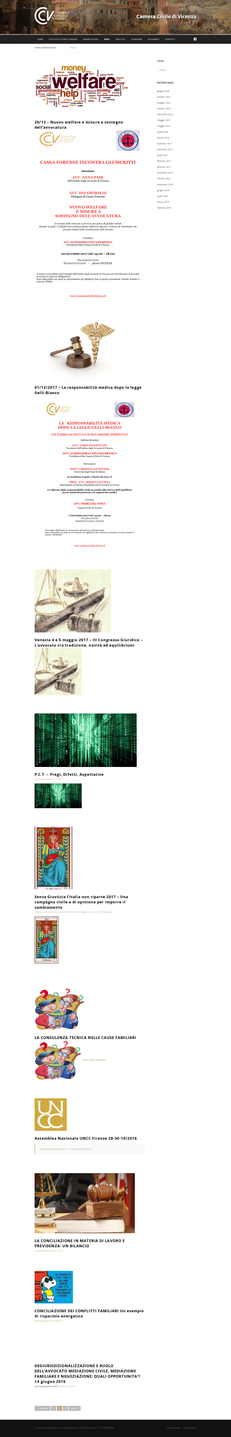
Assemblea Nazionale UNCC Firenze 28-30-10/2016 (86, 1138)
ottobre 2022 (163, 108)
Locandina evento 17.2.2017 (49, 779)
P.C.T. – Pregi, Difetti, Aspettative (69, 774)
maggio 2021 (163, 120)
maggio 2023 (163, 102)
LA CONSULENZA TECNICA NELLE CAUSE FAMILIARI (85, 1037)
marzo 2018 (163, 137)
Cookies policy (174, 1427)
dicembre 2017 (164, 143)
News (107, 39)
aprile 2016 (162, 196)
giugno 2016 (163, 190)
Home (40, 39)
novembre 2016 (165, 172)
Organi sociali (91, 39)
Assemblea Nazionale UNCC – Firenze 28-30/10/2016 (65, 1149)
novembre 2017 (165, 149)
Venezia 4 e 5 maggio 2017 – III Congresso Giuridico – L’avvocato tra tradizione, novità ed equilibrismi (89, 642)
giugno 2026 (163, 91)
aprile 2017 (162, 155)
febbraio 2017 (164, 161)
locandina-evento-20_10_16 (48, 1250)
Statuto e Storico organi (63, 39)
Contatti (170, 39)
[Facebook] (195, 39)
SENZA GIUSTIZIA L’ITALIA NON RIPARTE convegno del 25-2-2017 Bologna (73, 911)
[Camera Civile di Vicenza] (52, 15)
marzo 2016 (163, 201)
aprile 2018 (162, 131)
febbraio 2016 (164, 207)
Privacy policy (190, 1427)
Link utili (120, 39)
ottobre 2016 (163, 178)
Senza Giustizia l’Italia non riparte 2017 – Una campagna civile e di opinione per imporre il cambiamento (81, 902)
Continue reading (95, 1060)
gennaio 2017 (164, 166)
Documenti (154, 39)
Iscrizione (136, 39)
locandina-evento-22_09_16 (48, 1320)
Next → (75, 1408)
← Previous (42, 1408)
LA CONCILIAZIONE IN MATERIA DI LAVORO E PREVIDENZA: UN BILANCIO (80, 1243)
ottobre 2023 (163, 96)
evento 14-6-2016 (66, 1386)
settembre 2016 (165, 184)
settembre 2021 (165, 114)
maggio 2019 (163, 125)
